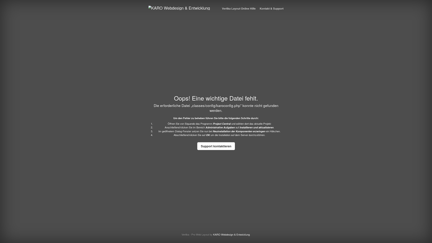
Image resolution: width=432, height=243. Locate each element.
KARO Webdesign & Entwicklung (231, 234)
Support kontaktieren (216, 146)
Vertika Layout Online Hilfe (239, 8)
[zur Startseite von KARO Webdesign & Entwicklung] (179, 7)
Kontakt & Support (272, 8)
